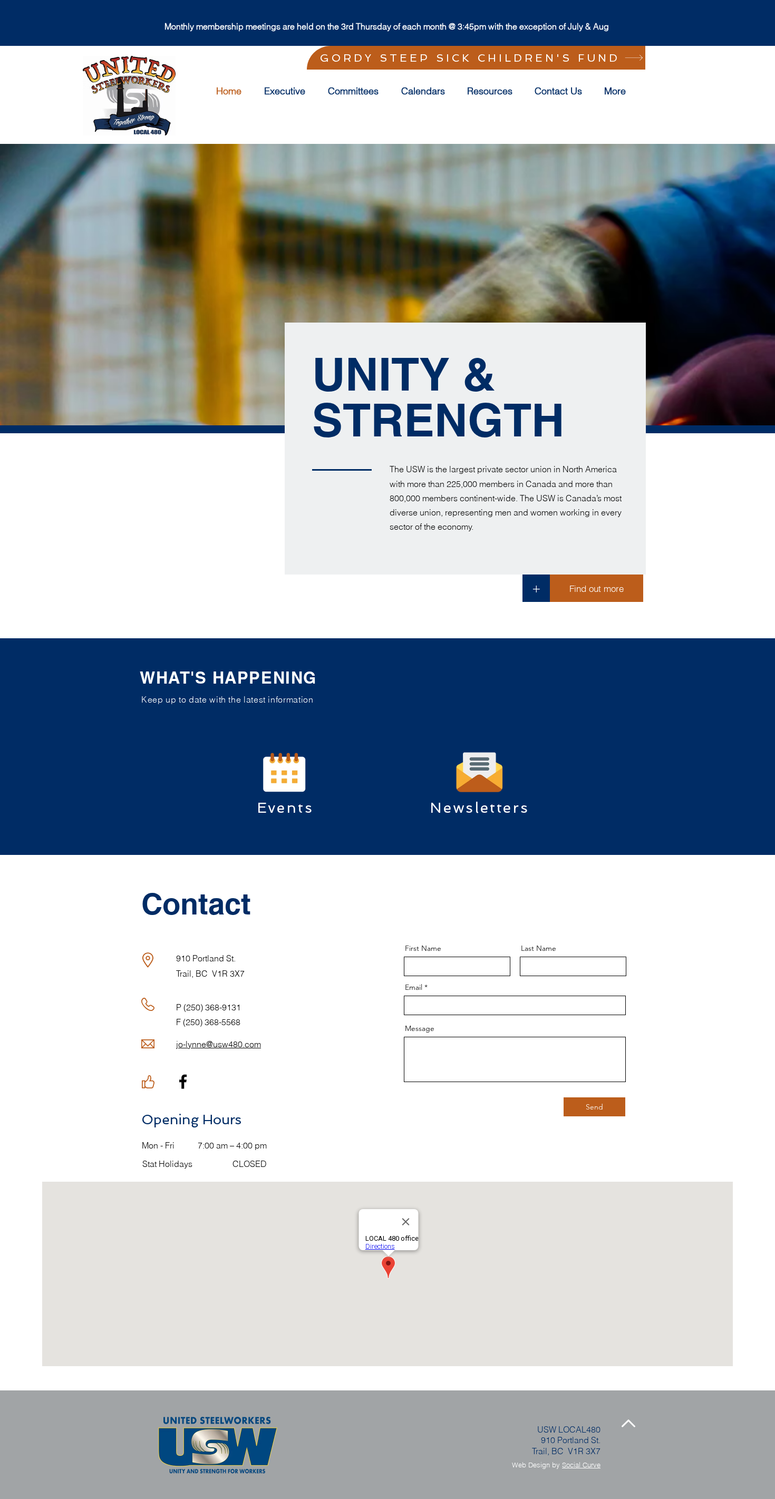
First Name (423, 948)
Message (419, 1028)
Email (413, 987)
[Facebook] (182, 1081)
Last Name (538, 948)
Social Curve (581, 1465)
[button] (356, 91)
